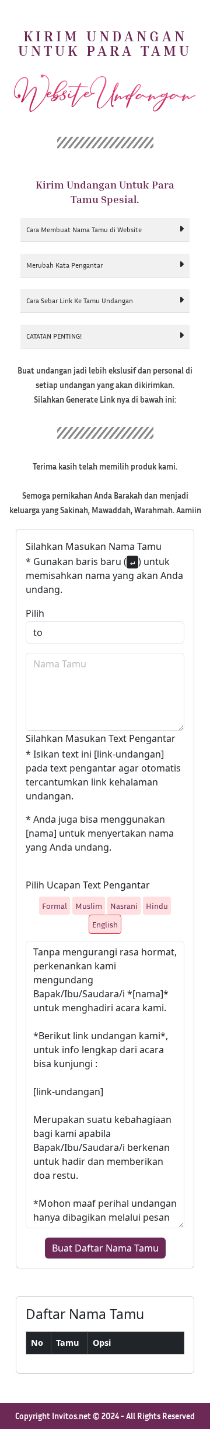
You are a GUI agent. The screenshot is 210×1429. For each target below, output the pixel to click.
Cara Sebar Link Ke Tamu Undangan (79, 300)
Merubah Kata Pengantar (64, 265)
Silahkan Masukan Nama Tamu (94, 546)
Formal (54, 906)
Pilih (35, 613)
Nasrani (124, 906)
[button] (105, 230)
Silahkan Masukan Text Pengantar (101, 738)
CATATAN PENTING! (54, 336)
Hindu (157, 906)
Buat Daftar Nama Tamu (105, 1248)
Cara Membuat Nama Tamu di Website (84, 229)
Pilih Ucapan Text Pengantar (88, 885)
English (105, 924)
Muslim (88, 906)
